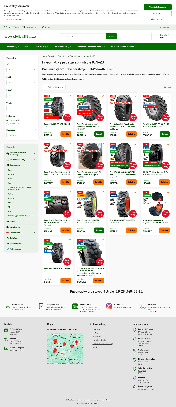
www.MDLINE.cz (20, 36)
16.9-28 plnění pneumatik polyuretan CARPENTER (153, 221)
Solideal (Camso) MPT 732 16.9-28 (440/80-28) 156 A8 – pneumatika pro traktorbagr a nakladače (90, 272)
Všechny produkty (15, 120)
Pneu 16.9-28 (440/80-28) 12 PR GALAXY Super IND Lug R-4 (90, 173)
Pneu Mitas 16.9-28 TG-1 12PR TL (122, 220)
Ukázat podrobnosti (157, 19)
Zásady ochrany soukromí (102, 400)
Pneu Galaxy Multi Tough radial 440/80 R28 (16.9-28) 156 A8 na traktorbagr (122, 126)
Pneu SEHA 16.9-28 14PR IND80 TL (57, 124)
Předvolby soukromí (85, 400)
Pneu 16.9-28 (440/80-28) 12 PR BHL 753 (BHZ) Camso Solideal (57, 221)
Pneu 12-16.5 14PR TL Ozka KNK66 (57, 268)
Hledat (111, 36)
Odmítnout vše (158, 14)
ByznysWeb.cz (95, 403)
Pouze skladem (14, 124)
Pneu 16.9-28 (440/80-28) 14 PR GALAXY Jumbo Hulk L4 (57, 173)
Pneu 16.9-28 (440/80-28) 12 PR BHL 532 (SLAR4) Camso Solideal (123, 173)
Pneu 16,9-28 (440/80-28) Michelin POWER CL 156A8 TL (88, 125)
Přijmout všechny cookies (157, 7)
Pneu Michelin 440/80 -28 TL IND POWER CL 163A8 (156, 125)
